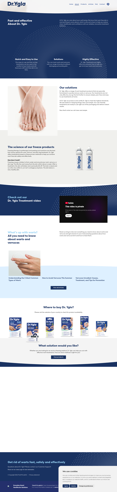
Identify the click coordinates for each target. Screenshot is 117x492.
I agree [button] (66, 486)
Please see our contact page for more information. (21, 469)
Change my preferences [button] (86, 486)
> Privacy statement (34, 475)
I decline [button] (73, 486)
